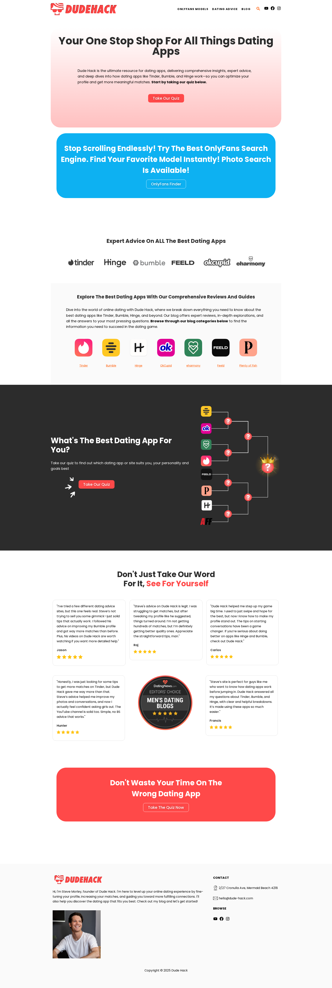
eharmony (193, 365)
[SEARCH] (258, 9)
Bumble (111, 365)
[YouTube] (266, 9)
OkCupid (166, 365)
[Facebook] (272, 9)
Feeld (220, 365)
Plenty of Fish (248, 365)
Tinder (83, 365)
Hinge (138, 365)
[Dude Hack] (85, 9)
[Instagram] (279, 9)
